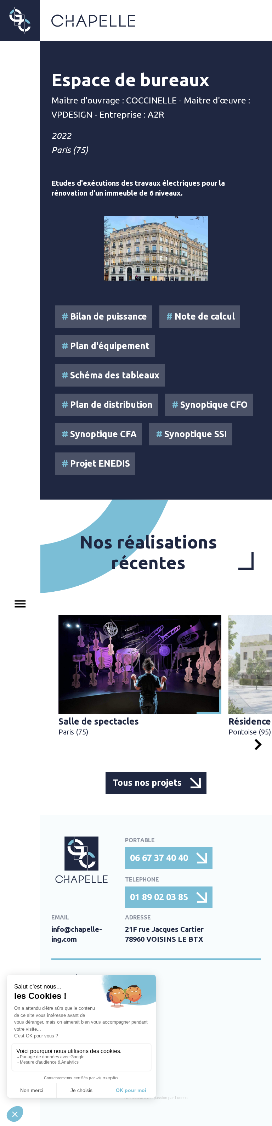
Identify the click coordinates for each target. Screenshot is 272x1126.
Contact (65, 1034)
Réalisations (73, 991)
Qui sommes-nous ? (87, 1005)
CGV (59, 1062)
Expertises (70, 977)
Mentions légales (82, 1048)
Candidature (74, 1020)
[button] (258, 744)
